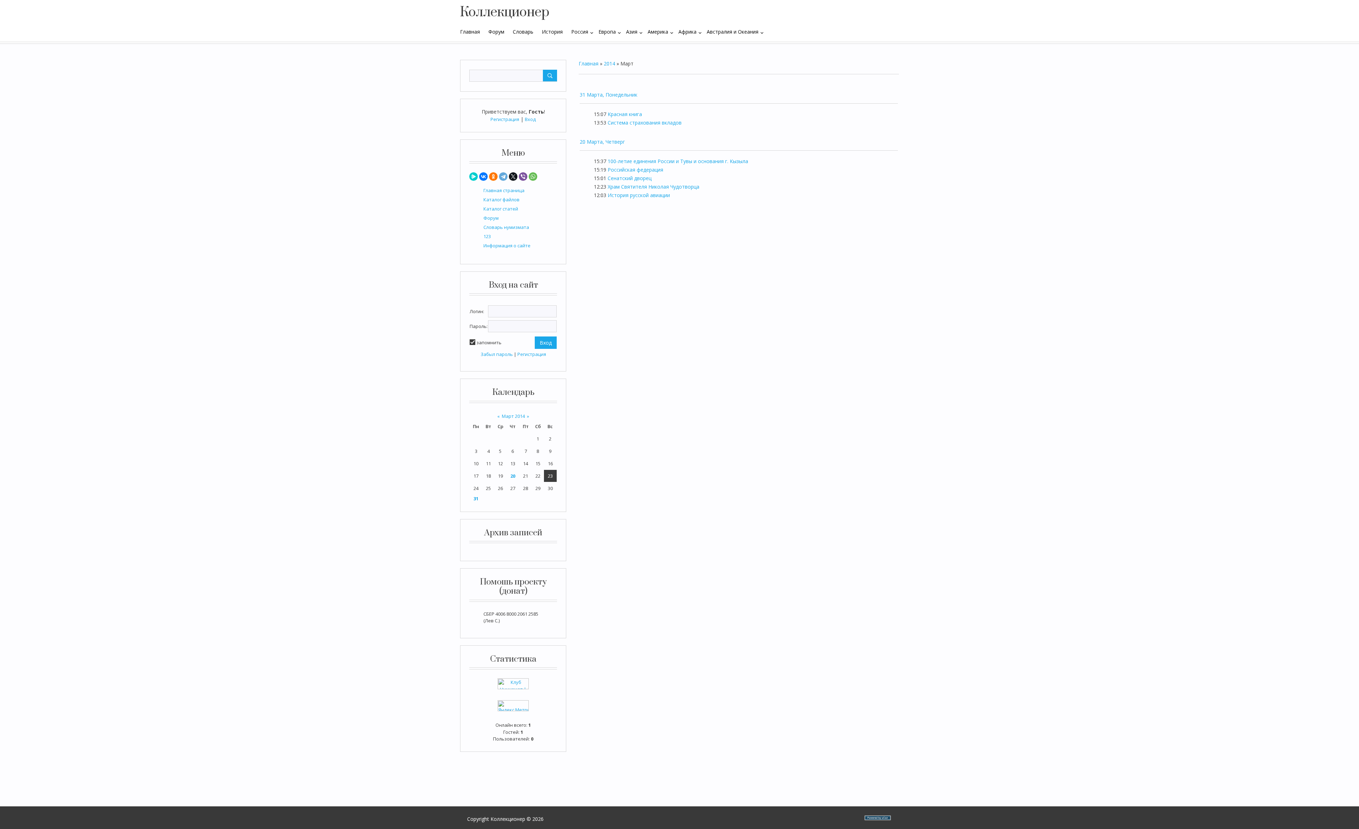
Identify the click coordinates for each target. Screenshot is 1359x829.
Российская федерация (635, 169)
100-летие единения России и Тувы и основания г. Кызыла (678, 161)
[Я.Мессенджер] (473, 176)
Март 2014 (513, 416)
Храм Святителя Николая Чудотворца (653, 186)
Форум (491, 218)
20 (512, 476)
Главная (588, 63)
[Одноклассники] (493, 176)
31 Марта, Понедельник (608, 94)
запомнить (488, 342)
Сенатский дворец (630, 178)
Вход (530, 119)
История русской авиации (639, 195)
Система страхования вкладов (645, 122)
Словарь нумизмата (506, 227)
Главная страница (503, 190)
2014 (609, 63)
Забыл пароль (497, 354)
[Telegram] (503, 176)
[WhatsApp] (533, 176)
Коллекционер (504, 12)
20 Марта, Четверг (602, 141)
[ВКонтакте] (483, 176)
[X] (513, 176)
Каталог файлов (501, 199)
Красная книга (625, 114)
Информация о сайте (507, 245)
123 (487, 236)
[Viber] (523, 176)
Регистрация (505, 119)
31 (476, 498)
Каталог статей (500, 209)
